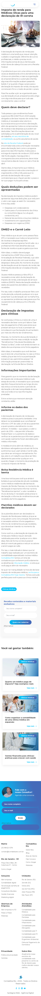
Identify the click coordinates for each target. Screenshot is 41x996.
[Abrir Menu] (34, 4)
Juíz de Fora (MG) (28, 889)
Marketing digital (7, 897)
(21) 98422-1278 (7, 848)
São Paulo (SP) (27, 895)
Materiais (29, 865)
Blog (27, 853)
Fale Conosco (31, 859)
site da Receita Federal (13, 143)
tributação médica (21, 563)
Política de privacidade (9, 955)
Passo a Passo (6, 913)
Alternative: (8, 626)
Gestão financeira (7, 894)
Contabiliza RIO (7, 558)
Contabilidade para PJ (30, 934)
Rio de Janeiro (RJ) (28, 880)
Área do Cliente (31, 856)
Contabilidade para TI (29, 931)
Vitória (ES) (26, 886)
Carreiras (4, 958)
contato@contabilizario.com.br (12, 852)
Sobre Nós (30, 850)
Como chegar (6, 869)
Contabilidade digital (8, 883)
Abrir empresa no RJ (8, 910)
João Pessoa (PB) (28, 892)
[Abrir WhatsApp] (36, 990)
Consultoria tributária (8, 891)
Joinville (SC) (26, 883)
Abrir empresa (6, 880)
